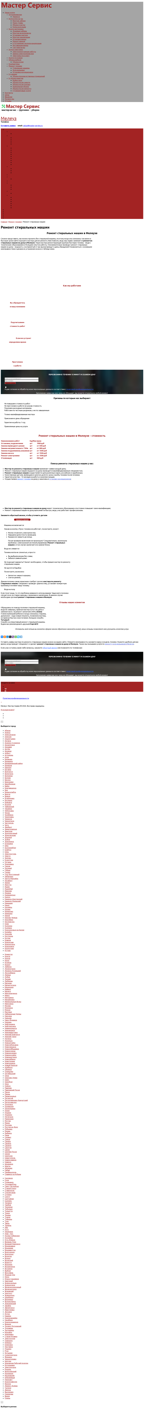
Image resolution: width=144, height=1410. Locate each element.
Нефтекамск (10, 1024)
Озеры (7, 1398)
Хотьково (9, 1353)
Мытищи (8, 1012)
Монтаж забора (19, 21)
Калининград (10, 895)
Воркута (8, 1262)
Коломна (8, 926)
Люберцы (9, 981)
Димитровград (11, 829)
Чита (7, 825)
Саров (7, 1150)
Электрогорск (10, 1367)
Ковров (8, 940)
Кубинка (8, 1343)
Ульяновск (9, 1232)
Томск (7, 1213)
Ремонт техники (15, 66)
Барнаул (8, 767)
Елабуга (8, 850)
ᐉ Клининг (13, 74)
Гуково (7, 872)
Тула (7, 1221)
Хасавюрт (9, 881)
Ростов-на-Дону (11, 1127)
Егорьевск (9, 844)
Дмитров (8, 831)
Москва (8, 1006)
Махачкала (9, 987)
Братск (7, 794)
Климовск (9, 1345)
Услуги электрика (16, 50)
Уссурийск (9, 1238)
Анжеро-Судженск (12, 743)
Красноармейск (11, 1318)
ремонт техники (24, 479)
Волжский (9, 1260)
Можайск (8, 1332)
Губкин (7, 870)
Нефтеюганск (10, 1026)
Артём (7, 749)
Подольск (9, 1104)
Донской (8, 837)
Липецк (8, 975)
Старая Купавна (11, 1336)
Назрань (8, 1022)
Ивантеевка (9, 1310)
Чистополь (9, 823)
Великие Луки (10, 1242)
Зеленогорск (10, 1285)
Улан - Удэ (9, 1234)
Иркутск (8, 885)
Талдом (8, 1388)
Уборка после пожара (21, 84)
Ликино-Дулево (11, 1386)
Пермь (7, 1094)
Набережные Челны (13, 1014)
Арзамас (8, 751)
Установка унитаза (20, 35)
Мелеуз (8, 118)
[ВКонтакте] (2, 637)
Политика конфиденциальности (16, 698)
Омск (7, 1076)
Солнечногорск (11, 1355)
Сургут (7, 1197)
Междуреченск (11, 993)
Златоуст (8, 1293)
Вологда (8, 1256)
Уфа (6, 1227)
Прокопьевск (10, 1109)
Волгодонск (10, 1252)
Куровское (9, 1373)
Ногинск (8, 1039)
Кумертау (9, 954)
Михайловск (9, 1000)
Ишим (7, 887)
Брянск (7, 796)
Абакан (8, 730)
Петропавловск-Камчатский (16, 1100)
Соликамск (9, 1182)
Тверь (7, 1223)
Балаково (8, 759)
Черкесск (8, 819)
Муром (7, 1010)
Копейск (8, 932)
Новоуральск (10, 1063)
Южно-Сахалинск (12, 1279)
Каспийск (8, 907)
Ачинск (7, 733)
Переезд (16, 17)
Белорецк (9, 776)
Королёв (8, 934)
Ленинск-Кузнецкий (13, 971)
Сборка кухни (18, 62)
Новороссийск (10, 1055)
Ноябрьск (9, 1067)
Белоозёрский (10, 1371)
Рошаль (8, 1369)
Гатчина (8, 862)
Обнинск (8, 1069)
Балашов (8, 765)
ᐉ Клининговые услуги (22, 91)
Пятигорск (9, 1117)
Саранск (8, 1143)
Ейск (6, 846)
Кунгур (7, 956)
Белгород (9, 772)
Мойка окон (17, 80)
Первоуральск (10, 1096)
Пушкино (8, 1115)
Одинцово (9, 1072)
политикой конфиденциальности (79, 389)
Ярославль (9, 1273)
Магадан (8, 983)
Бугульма (8, 800)
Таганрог (8, 1203)
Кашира (8, 1316)
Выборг (8, 1271)
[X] (10, 637)
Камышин (9, 903)
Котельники (10, 1365)
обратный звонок (50, 648)
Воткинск (8, 1269)
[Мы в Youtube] (5, 691)
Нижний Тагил (10, 1037)
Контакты (9, 93)
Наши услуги (10, 13)
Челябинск (9, 815)
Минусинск (9, 1004)
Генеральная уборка (21, 87)
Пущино (8, 1349)
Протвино (9, 1347)
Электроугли (10, 1339)
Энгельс (8, 858)
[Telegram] (21, 637)
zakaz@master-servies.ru (33, 126)
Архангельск (10, 745)
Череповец (9, 817)
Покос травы (18, 23)
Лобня (7, 977)
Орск (7, 1084)
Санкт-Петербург (12, 1186)
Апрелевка (9, 1334)
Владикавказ (10, 1246)
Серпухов (8, 1156)
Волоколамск (10, 1301)
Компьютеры (14, 64)
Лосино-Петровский (13, 1326)
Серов (7, 1154)
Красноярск (9, 946)
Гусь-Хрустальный (12, 874)
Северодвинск (10, 1160)
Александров (10, 735)
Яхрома (8, 1384)
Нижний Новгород (12, 1034)
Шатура (8, 1361)
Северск (8, 1162)
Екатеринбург (10, 848)
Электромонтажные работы (24, 52)
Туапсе (7, 1217)
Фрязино (8, 1357)
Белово (8, 778)
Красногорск (10, 944)
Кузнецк (8, 963)
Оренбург (9, 1082)
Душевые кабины (20, 31)
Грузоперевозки (15, 15)
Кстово (8, 950)
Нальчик (8, 1018)
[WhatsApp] (15, 637)
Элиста (7, 856)
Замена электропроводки (23, 54)
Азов (7, 757)
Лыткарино (9, 1330)
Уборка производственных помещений (29, 76)
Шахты (7, 1166)
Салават (8, 1137)
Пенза (7, 1092)
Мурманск (9, 1008)
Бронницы (9, 1299)
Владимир (9, 1248)
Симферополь (10, 1172)
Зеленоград (9, 1295)
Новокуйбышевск (12, 1049)
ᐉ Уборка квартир (16, 78)
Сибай (7, 1170)
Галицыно (9, 1341)
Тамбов (8, 1205)
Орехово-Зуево (11, 1078)
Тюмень (8, 1225)
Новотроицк (10, 1061)
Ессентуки (9, 860)
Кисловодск (9, 922)
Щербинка (9, 1297)
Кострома (9, 936)
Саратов (8, 1148)
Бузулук (8, 805)
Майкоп (8, 989)
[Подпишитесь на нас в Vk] (6, 689)
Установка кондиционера (23, 72)
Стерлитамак (10, 1193)
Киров (7, 916)
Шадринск (9, 1164)
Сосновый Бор (10, 1184)
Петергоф (9, 1098)
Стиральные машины (21, 68)
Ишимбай (9, 889)
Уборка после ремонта (22, 89)
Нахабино (9, 1320)
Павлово (8, 1088)
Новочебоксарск (11, 1045)
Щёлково (8, 1168)
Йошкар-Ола (10, 1275)
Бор (6, 790)
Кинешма (8, 913)
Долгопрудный (11, 833)
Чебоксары (9, 811)
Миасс (7, 995)
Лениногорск (10, 969)
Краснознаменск (11, 1322)
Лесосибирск (10, 973)
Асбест (7, 753)
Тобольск (9, 1209)
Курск (7, 960)
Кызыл (7, 965)
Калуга (7, 897)
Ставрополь (9, 1190)
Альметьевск (10, 739)
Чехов (7, 813)
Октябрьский (10, 1074)
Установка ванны (19, 39)
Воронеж (8, 1264)
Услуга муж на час (16, 19)
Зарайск (8, 1306)
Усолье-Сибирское (12, 1236)
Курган (7, 958)
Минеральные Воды (13, 1002)
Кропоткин (9, 948)
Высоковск (9, 1392)
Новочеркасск (10, 1047)
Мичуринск (9, 997)
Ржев (7, 1135)
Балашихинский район (14, 763)
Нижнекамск (10, 1030)
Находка (8, 1016)
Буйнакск (8, 802)
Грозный (8, 868)
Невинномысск (11, 1028)
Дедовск (8, 1312)
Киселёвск (9, 920)
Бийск (7, 786)
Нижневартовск (11, 1032)
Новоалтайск (10, 1043)
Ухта (7, 1230)
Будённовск (9, 798)
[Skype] (18, 637)
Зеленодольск (10, 1283)
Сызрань (8, 1201)
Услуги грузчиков (15, 58)
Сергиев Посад (11, 1152)
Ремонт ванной (19, 41)
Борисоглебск (10, 792)
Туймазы (8, 1219)
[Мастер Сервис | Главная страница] (26, 9)
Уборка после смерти (21, 82)
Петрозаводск (11, 1102)
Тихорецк (9, 1207)
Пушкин (8, 1113)
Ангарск (8, 741)
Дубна (7, 839)
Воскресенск (10, 1267)
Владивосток (10, 1250)
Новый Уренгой (11, 1065)
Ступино (8, 1195)
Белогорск (9, 774)
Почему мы (9, 99)
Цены (7, 95)
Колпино (8, 928)
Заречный (9, 1281)
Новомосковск (11, 1053)
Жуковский (9, 1291)
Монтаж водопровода (22, 33)
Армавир (8, 747)
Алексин (8, 737)
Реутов (8, 1121)
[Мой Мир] (7, 637)
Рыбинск (8, 1133)
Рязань (7, 1131)
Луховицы (9, 1328)
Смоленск (9, 1178)
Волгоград (9, 1254)
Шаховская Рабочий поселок (16, 1363)
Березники (9, 782)
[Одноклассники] (5, 637)
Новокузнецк (10, 1051)
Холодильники (19, 70)
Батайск (8, 770)
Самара (8, 1141)
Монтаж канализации (21, 37)
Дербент (8, 827)
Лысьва (8, 979)
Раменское (9, 1119)
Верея (7, 1396)
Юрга (7, 1277)
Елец (7, 852)
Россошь (8, 1125)
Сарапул (8, 1146)
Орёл (7, 1080)
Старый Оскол (10, 1188)
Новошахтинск (11, 1057)
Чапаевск (8, 809)
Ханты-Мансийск (11, 879)
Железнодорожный (13, 1287)
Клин (7, 924)
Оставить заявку (8, 126)
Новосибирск (10, 1059)
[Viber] (13, 637)
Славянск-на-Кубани (13, 1174)
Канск (7, 905)
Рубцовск (8, 1129)
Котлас (7, 938)
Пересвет (9, 1380)
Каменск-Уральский (13, 901)
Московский (9, 1376)
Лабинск (8, 967)
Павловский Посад (12, 1090)
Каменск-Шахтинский (13, 899)
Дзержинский (10, 1304)
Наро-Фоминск (11, 1020)
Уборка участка (19, 25)
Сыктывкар (9, 1199)
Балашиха (9, 761)
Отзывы (8, 101)
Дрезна (8, 1390)
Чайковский (9, 807)
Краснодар (9, 942)
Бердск (8, 780)
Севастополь (10, 1158)
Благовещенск (10, 788)
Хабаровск (9, 876)
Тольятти (9, 1211)
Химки (7, 883)
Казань (7, 909)
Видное (8, 1324)
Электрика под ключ (21, 56)
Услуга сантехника (16, 29)
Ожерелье (9, 1394)
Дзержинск (9, 842)
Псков (7, 1111)
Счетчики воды (19, 47)
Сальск (7, 1139)
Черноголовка (10, 1359)
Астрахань (9, 755)
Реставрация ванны (20, 45)
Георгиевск (9, 864)
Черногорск (9, 821)
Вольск (7, 1258)
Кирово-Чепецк (11, 918)
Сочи (7, 1180)
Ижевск (8, 893)
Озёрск (8, 1086)
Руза (6, 1351)
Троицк (8, 1215)
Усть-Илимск (10, 1240)
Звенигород (9, 1308)
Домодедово (10, 835)
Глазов (7, 866)
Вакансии (8, 97)
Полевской (9, 1106)
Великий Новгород (12, 1244)
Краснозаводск (11, 1382)
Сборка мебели (15, 60)
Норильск (9, 1041)
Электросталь (10, 854)
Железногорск (11, 1289)
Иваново (8, 891)
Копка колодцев (19, 27)
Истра (7, 1314)
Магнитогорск (10, 985)
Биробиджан (10, 784)
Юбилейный (10, 1378)
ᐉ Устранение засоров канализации (27, 43)
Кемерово (9, 911)
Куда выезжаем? (7, 710)
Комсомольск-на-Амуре (14, 930)
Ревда (7, 1123)
